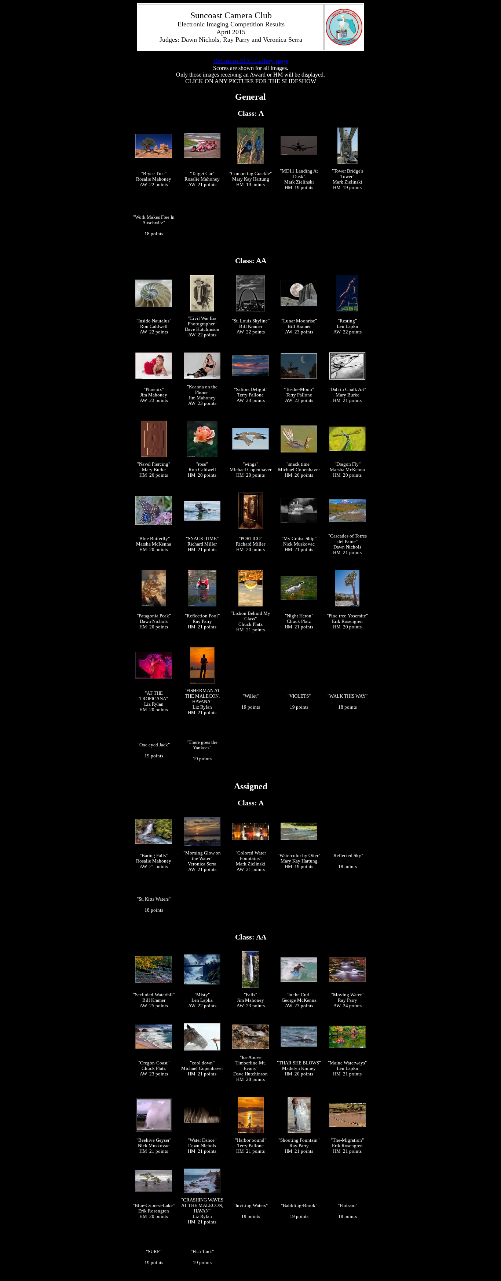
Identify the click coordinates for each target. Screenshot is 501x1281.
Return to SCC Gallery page (250, 60)
